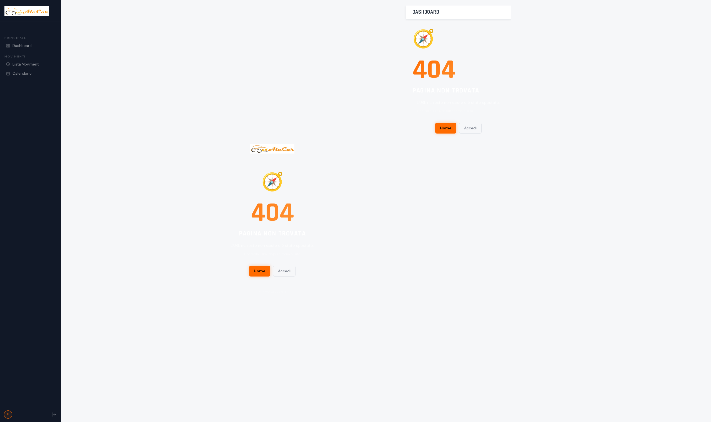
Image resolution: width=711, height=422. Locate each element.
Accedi (284, 270)
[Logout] (54, 414)
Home (260, 270)
